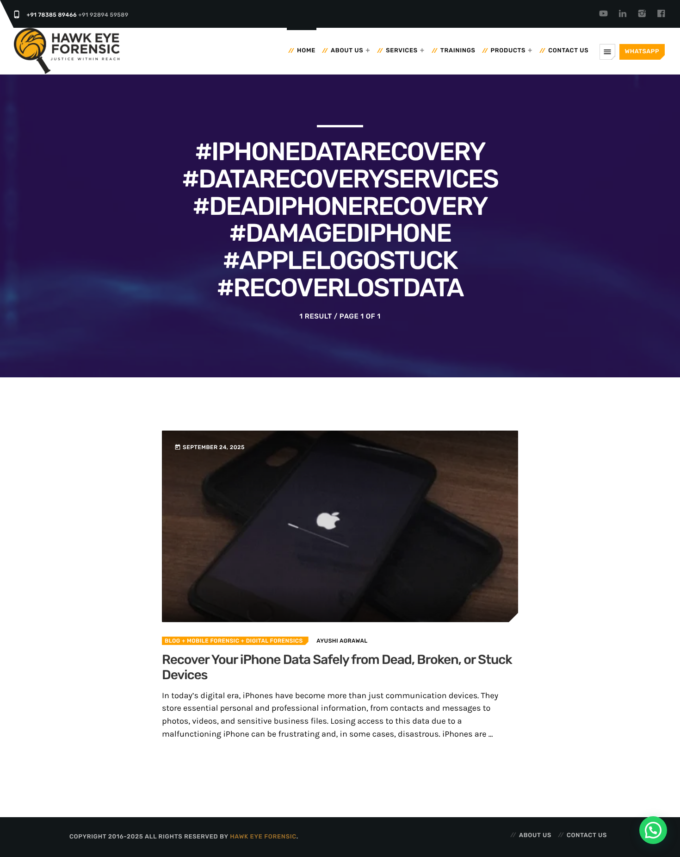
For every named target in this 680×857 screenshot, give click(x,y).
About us (347, 50)
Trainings (458, 50)
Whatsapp (642, 51)
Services (402, 50)
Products (508, 50)
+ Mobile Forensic (210, 641)
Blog (172, 641)
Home (306, 50)
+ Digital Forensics (271, 641)
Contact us (568, 50)
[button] (653, 830)
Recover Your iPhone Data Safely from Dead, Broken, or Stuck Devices (337, 667)
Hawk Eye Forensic (263, 836)
